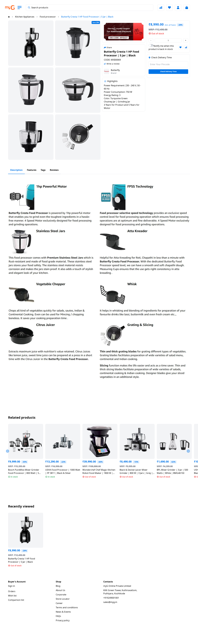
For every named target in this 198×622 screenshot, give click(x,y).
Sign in (11, 585)
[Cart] (186, 7)
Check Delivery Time (168, 71)
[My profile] (178, 7)
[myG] (9, 7)
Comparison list (16, 599)
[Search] (29, 7)
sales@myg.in (110, 602)
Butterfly (115, 70)
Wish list (12, 595)
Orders (11, 591)
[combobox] (89, 7)
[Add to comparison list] (186, 47)
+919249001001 (111, 597)
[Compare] (161, 7)
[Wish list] (169, 7)
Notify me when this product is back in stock (161, 47)
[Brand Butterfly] (106, 71)
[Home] (9, 16)
